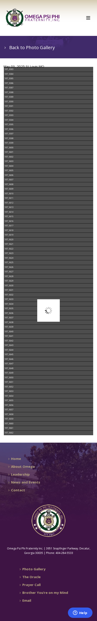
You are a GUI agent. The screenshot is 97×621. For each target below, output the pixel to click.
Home (16, 458)
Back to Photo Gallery (32, 47)
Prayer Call (31, 584)
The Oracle (31, 577)
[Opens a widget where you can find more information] (80, 613)
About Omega (23, 466)
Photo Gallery (34, 569)
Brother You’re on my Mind (45, 592)
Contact (18, 490)
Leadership (20, 474)
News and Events (25, 482)
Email (26, 600)
